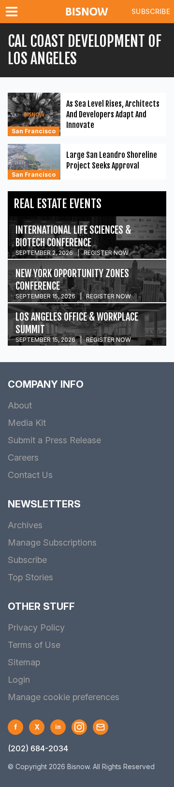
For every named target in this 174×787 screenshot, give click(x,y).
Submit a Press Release (54, 440)
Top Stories (30, 577)
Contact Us (30, 475)
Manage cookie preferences (63, 697)
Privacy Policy (36, 627)
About (20, 405)
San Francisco (34, 131)
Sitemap (24, 662)
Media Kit (27, 423)
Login (19, 680)
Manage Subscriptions (52, 542)
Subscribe (150, 11)
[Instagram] (79, 727)
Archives (25, 525)
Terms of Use (34, 645)
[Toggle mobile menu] (13, 11)
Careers (23, 457)
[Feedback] (100, 727)
